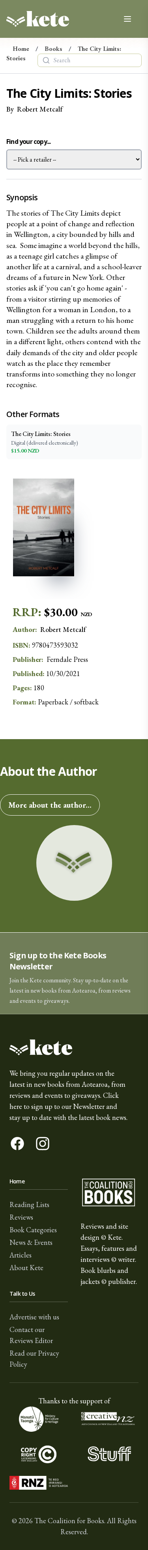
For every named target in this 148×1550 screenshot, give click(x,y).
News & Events (30, 1242)
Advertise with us (34, 1316)
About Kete (26, 1267)
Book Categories (33, 1229)
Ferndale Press (67, 659)
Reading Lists (29, 1204)
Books (53, 49)
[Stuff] (110, 1454)
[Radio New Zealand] (38, 1483)
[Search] (46, 60)
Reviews (21, 1217)
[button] (74, 973)
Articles (20, 1254)
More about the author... (50, 805)
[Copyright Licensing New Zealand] (38, 1454)
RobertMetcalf (40, 109)
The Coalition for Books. (69, 1520)
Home (21, 49)
